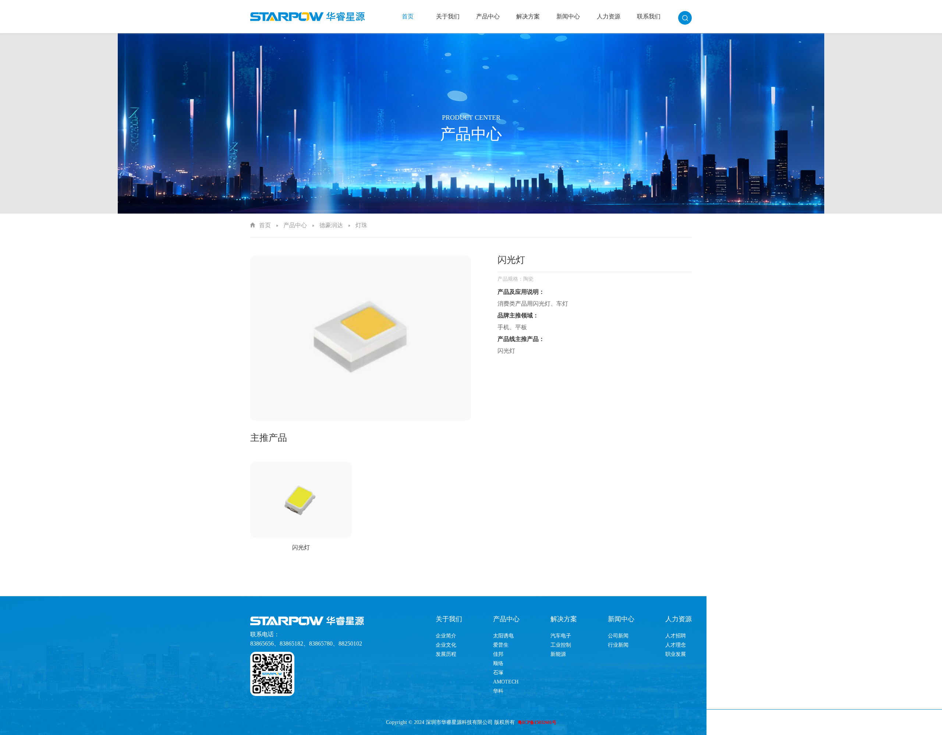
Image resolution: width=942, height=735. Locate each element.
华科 (498, 691)
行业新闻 (618, 645)
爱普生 (501, 645)
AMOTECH (505, 682)
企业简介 (446, 636)
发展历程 (446, 654)
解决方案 (528, 16)
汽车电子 (560, 636)
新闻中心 (568, 16)
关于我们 (448, 16)
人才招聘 (675, 636)
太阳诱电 (503, 636)
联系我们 (649, 16)
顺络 (498, 663)
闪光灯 (301, 547)
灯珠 (361, 225)
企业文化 (446, 645)
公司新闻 (618, 636)
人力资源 (608, 16)
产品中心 (488, 16)
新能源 (558, 654)
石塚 (498, 672)
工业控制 (560, 645)
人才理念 (675, 645)
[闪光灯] (301, 500)
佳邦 (498, 654)
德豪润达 (331, 225)
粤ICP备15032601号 (537, 722)
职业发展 (675, 654)
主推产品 (268, 438)
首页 (408, 16)
